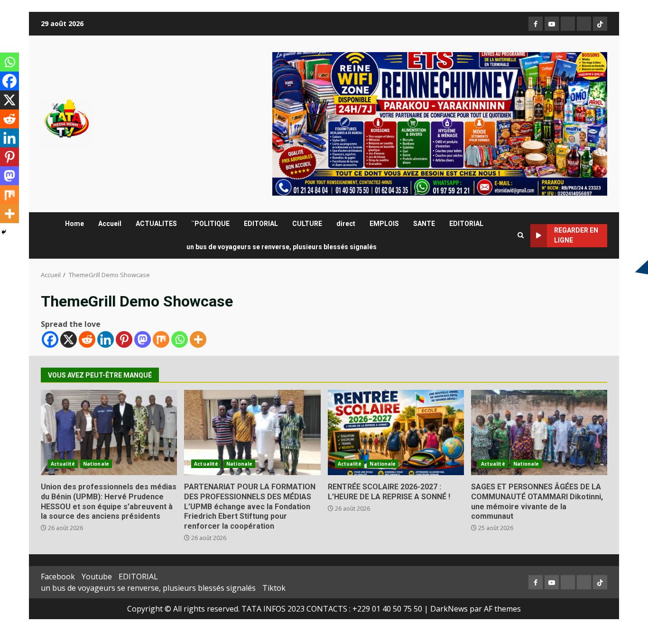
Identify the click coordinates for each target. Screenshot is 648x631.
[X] (68, 339)
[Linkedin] (105, 339)
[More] (198, 339)
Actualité (63, 463)
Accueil (109, 223)
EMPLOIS (384, 223)
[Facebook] (50, 339)
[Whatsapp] (179, 339)
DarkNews (449, 609)
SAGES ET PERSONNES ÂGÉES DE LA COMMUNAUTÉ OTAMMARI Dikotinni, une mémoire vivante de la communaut (539, 432)
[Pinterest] (124, 339)
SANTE (424, 223)
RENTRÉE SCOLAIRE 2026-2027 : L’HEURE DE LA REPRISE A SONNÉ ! (396, 432)
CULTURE (307, 223)
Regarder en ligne (576, 235)
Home (74, 223)
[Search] (521, 235)
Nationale (96, 463)
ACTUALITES (156, 223)
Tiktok (274, 588)
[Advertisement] (439, 123)
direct (345, 223)
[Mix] (161, 339)
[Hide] (4, 232)
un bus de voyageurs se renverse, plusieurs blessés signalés (281, 247)
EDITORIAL (261, 223)
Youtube (97, 576)
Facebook (58, 576)
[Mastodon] (142, 339)
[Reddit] (87, 339)
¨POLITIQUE (210, 223)
